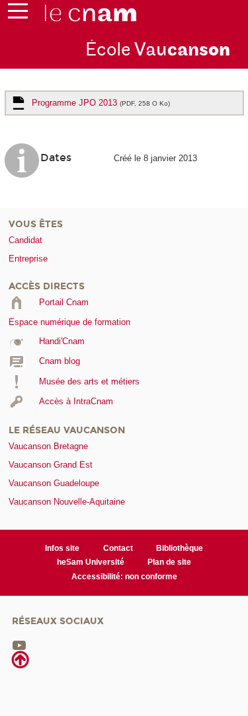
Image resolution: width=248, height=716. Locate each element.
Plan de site (169, 562)
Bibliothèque (179, 548)
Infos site (62, 548)
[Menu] (18, 13)
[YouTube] (19, 645)
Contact (118, 548)
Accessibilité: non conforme (124, 576)
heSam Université (90, 562)
